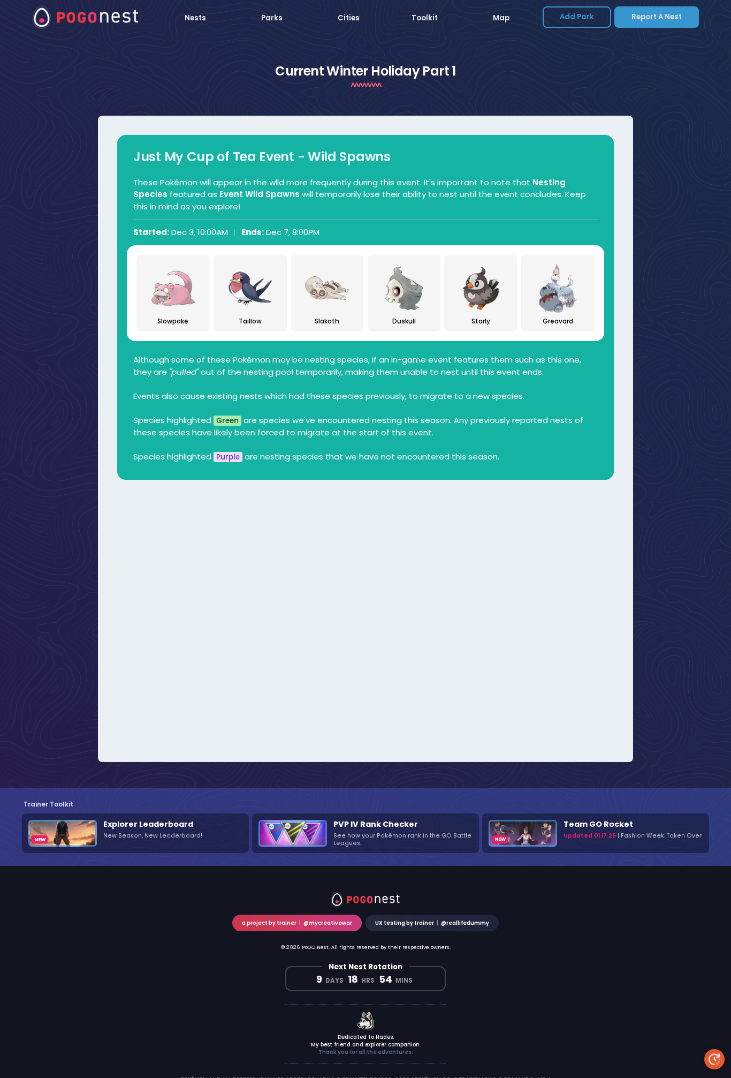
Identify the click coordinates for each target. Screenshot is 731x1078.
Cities (349, 18)
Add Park (577, 17)
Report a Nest (656, 17)
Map (501, 18)
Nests (195, 18)
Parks (272, 18)
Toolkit (425, 18)
